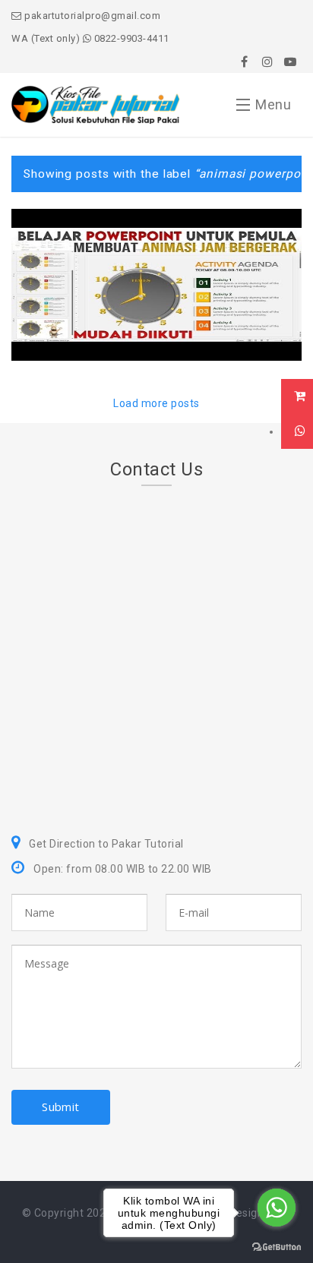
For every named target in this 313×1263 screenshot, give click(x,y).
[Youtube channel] (290, 61)
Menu (273, 104)
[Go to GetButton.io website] (276, 1247)
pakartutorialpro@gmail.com (91, 15)
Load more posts (156, 403)
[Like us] (244, 61)
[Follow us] (267, 61)
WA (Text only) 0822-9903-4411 (90, 38)
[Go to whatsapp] (277, 1208)
